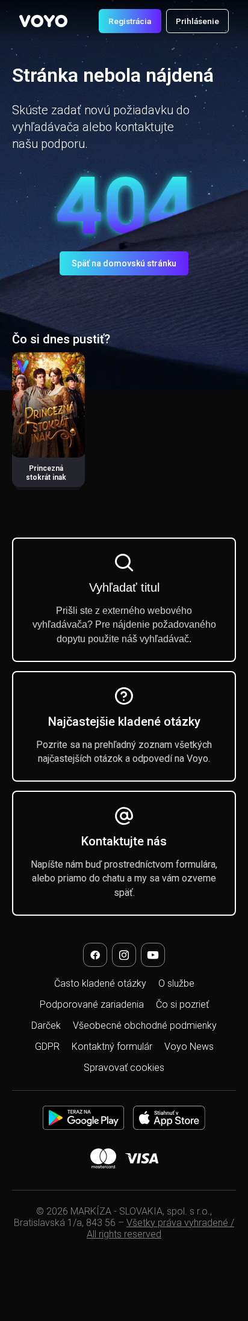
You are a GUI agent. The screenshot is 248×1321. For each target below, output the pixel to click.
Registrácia (129, 21)
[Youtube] (153, 955)
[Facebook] (95, 955)
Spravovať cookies (124, 1067)
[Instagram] (124, 955)
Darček (46, 1025)
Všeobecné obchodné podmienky (145, 1025)
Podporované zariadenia (92, 1004)
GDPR (47, 1046)
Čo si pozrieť (182, 1004)
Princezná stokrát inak (46, 473)
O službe (176, 983)
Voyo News (189, 1046)
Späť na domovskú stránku (124, 263)
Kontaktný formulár (112, 1046)
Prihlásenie (197, 21)
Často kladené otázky (100, 983)
